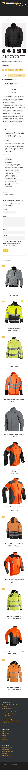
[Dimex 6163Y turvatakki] (14, 313)
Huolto (3, 737)
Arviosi (5, 216)
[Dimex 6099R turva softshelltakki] (14, 528)
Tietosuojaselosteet (7, 755)
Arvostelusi (5, 209)
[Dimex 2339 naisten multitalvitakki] (14, 348)
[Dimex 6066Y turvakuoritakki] (14, 601)
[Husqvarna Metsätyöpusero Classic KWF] (14, 636)
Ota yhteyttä (5, 739)
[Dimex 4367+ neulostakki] (14, 277)
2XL (17, 69)
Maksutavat (4, 753)
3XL (21, 69)
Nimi (4, 229)
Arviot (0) (14, 92)
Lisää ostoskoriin (16, 75)
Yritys (3, 731)
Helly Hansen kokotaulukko (11, 83)
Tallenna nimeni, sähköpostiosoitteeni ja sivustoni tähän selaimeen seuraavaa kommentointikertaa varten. (13, 243)
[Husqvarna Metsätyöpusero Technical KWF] (14, 491)
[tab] (14, 89)
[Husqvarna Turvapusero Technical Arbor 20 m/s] (14, 454)
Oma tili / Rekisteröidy (7, 747)
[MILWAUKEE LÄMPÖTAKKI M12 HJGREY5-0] (14, 419)
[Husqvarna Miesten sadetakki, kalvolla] (14, 384)
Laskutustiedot (5, 733)
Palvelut (4, 735)
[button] (25, 5)
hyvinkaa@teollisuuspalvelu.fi (8, 713)
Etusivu (3, 20)
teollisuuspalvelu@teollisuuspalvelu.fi (11, 721)
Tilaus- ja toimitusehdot (7, 751)
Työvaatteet (9, 20)
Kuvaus (14, 89)
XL (12, 69)
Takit (15, 20)
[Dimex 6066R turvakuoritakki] (14, 672)
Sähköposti (6, 235)
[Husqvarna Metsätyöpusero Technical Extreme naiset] (14, 564)
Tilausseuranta (5, 749)
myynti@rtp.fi (5, 706)
